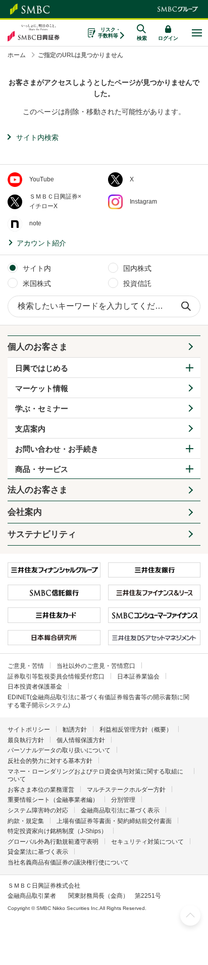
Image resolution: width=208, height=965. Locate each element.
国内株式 (137, 268)
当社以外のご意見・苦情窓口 (96, 665)
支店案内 (30, 428)
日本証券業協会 (138, 676)
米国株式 (37, 283)
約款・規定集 (26, 821)
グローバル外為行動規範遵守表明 (53, 841)
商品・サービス (41, 469)
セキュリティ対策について (147, 841)
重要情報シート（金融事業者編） (53, 799)
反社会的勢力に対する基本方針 (50, 760)
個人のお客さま (38, 347)
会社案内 (25, 512)
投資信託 (137, 283)
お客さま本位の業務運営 (41, 789)
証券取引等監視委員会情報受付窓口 (56, 676)
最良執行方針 (26, 740)
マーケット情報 (41, 388)
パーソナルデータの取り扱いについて (59, 750)
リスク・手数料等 (109, 32)
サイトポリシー (29, 729)
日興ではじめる (41, 368)
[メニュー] (196, 33)
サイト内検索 (37, 137)
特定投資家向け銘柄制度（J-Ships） (57, 831)
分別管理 (123, 799)
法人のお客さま (38, 490)
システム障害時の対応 (38, 810)
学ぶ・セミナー (41, 408)
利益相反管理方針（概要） (135, 729)
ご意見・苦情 (26, 665)
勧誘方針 (75, 729)
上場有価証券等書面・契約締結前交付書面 (114, 821)
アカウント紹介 (41, 243)
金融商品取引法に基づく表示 (120, 810)
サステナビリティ (42, 534)
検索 (186, 306)
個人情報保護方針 (81, 740)
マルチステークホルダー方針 (126, 789)
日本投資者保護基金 (35, 686)
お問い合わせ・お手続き (56, 449)
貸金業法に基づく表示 (38, 851)
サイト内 (37, 268)
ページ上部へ (190, 915)
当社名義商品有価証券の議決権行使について (68, 862)
